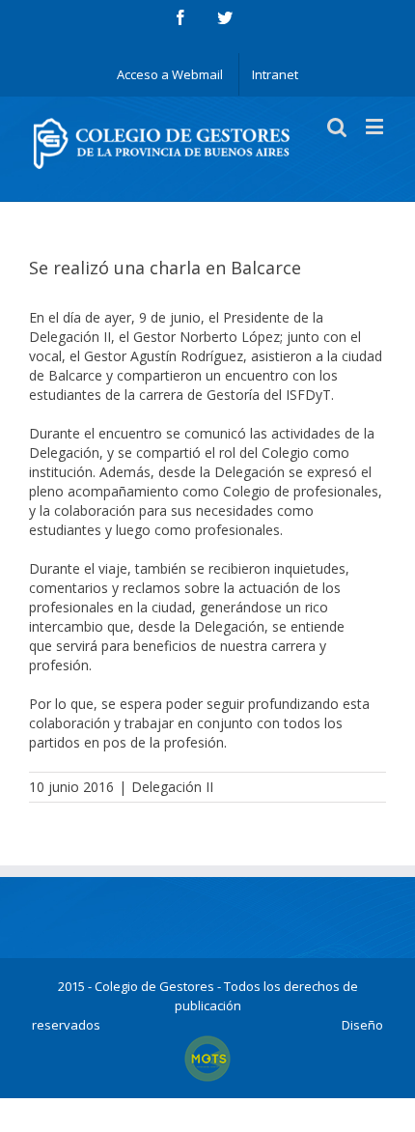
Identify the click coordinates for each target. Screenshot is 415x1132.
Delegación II (172, 787)
